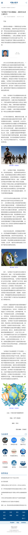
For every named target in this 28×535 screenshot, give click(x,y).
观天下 (23, 518)
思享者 (5, 444)
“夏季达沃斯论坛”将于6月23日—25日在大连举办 (13, 485)
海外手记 (23, 444)
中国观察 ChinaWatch (10, 7)
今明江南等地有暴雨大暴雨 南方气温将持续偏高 (13, 498)
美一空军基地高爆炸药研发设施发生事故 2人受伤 (13, 488)
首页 (4, 512)
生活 (4, 515)
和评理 (5, 456)
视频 (11, 515)
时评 (11, 512)
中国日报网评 (23, 467)
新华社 (14, 467)
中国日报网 (3, 7)
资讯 (17, 512)
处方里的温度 (4, 481)
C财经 (23, 512)
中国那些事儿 (14, 456)
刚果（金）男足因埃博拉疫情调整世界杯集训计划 (13, 505)
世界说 (23, 456)
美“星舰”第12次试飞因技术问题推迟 (10, 501)
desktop (23, 522)
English (12, 522)
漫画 (4, 518)
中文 (18, 522)
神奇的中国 (14, 444)
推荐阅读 (4, 473)
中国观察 (5, 467)
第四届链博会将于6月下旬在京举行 (10, 477)
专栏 (17, 515)
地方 (24, 515)
